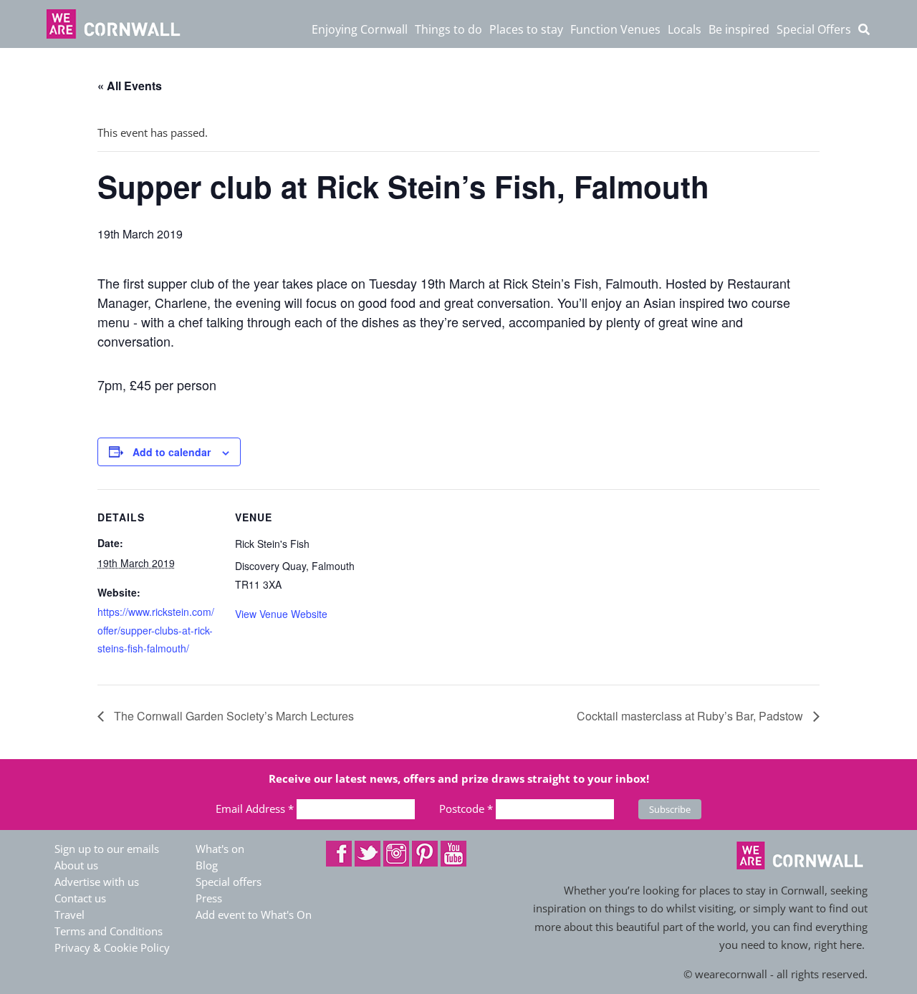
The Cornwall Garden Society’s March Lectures (232, 716)
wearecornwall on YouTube (453, 854)
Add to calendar (172, 452)
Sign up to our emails (106, 848)
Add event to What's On (254, 914)
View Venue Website (281, 614)
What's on (220, 848)
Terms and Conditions (108, 931)
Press (209, 898)
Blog (207, 865)
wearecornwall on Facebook (339, 854)
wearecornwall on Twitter (367, 854)
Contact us (80, 898)
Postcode (466, 808)
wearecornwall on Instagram (396, 854)
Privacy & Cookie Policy (112, 947)
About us (76, 865)
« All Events (129, 85)
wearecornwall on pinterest (425, 854)
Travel (69, 914)
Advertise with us (96, 881)
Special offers (228, 881)
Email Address (255, 808)
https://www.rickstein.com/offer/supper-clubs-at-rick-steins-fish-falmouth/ (155, 629)
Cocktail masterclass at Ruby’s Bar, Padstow (691, 716)
